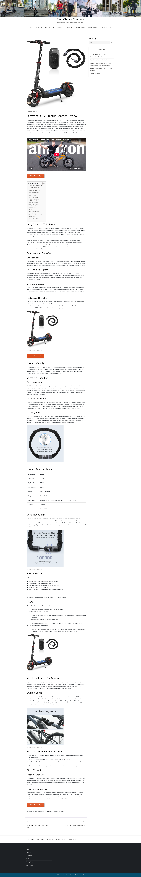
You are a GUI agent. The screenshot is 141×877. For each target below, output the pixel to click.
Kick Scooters (81, 27)
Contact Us (40, 839)
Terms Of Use (73, 839)
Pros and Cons (32, 207)
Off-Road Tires (34, 189)
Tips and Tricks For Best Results (37, 215)
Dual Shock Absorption (36, 190)
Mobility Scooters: (95, 73)
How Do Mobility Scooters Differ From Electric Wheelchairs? (100, 56)
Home (27, 849)
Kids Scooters (93, 27)
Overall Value (32, 213)
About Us (31, 839)
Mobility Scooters (106, 27)
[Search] (112, 42)
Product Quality (32, 195)
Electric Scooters (41, 27)
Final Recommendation (36, 220)
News (30, 27)
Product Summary (35, 218)
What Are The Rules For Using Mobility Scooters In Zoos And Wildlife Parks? (100, 64)
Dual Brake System (35, 192)
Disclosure (50, 839)
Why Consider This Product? (35, 185)
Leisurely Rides (34, 202)
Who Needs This (33, 206)
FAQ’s (30, 209)
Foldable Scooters (55, 27)
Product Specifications (34, 204)
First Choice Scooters (70, 19)
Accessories (70, 32)
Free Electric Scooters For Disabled (99, 60)
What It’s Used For (33, 197)
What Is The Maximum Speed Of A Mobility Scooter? (101, 69)
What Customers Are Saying (35, 211)
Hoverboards (69, 27)
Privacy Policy (61, 839)
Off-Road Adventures (35, 200)
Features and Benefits (34, 187)
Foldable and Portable (36, 194)
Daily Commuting (35, 199)
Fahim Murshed (79, 875)
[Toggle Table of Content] (43, 183)
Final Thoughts (32, 216)
